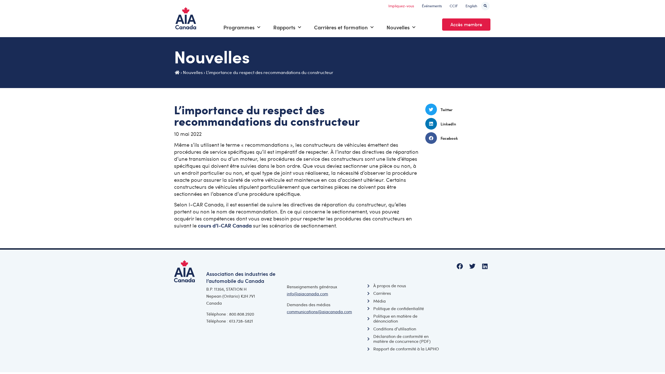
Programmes (239, 27)
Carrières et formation (341, 27)
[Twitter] (472, 266)
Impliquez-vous (401, 5)
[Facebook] (460, 266)
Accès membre (466, 24)
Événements (432, 5)
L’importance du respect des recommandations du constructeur (269, 72)
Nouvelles (398, 27)
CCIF (454, 5)
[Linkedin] (484, 266)
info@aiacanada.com (307, 294)
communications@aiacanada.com (319, 312)
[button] (485, 6)
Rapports (284, 27)
